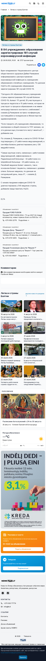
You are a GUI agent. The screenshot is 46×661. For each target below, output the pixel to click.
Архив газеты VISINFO (9, 628)
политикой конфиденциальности (13, 653)
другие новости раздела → (34, 295)
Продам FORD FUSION (12, 212)
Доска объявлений (8, 624)
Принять (23, 657)
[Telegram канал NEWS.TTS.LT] (3, 593)
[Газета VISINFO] (34, 3)
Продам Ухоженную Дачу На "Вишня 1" (19, 248)
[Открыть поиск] (30, 3)
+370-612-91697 (11, 256)
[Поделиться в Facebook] (39, 65)
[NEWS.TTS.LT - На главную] (8, 3)
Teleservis (27, 636)
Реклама (4, 620)
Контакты (4, 616)
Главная (4, 10)
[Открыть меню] (43, 3)
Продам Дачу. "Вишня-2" (13, 230)
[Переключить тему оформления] (38, 3)
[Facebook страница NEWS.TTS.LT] (8, 593)
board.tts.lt (15, 209)
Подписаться (23, 568)
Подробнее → (24, 220)
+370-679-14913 (11, 238)
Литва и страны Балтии (19, 10)
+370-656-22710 (11, 220)
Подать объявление (23, 549)
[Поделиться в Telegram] (43, 65)
